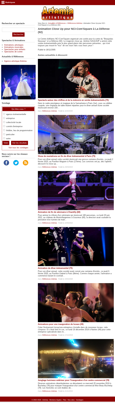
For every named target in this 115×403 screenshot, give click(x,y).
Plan (64, 400)
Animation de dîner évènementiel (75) (55, 268)
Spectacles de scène (13, 52)
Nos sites (71, 400)
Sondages (79, 400)
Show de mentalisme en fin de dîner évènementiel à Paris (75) (66, 156)
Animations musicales (13, 47)
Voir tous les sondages (18, 147)
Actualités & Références (57, 23)
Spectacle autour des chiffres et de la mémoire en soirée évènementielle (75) (73, 100)
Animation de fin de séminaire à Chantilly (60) (59, 212)
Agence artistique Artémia (15, 61)
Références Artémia (75, 23)
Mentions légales (55, 400)
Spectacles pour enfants (14, 49)
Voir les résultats (19, 143)
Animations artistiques (14, 45)
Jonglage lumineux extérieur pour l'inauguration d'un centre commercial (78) (73, 380)
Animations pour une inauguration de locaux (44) (60, 324)
